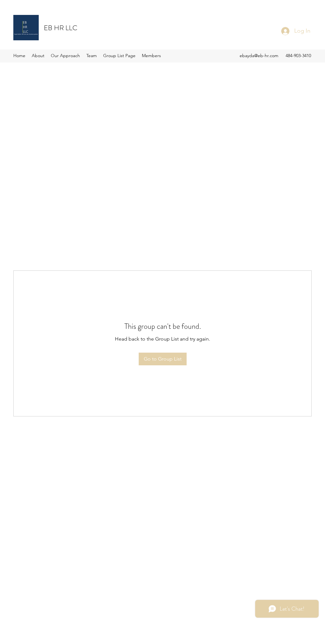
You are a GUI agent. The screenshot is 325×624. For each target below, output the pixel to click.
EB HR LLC (60, 28)
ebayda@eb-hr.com (259, 55)
